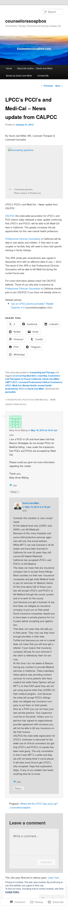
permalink (10, 392)
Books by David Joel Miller (19, 75)
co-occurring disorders (24, 375)
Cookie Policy (12, 892)
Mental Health (29, 385)
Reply (15, 491)
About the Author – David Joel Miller (35, 68)
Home (9, 68)
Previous (47, 85)
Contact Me (43, 75)
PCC (21, 388)
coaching (42, 375)
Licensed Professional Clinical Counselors (40, 382)
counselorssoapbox (25, 21)
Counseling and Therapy (42, 372)
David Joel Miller (35, 388)
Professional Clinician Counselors (22, 238)
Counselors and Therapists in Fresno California (32, 377)
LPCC (8, 385)
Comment (46, 862)
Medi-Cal (16, 385)
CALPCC (10, 215)
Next (59, 85)
